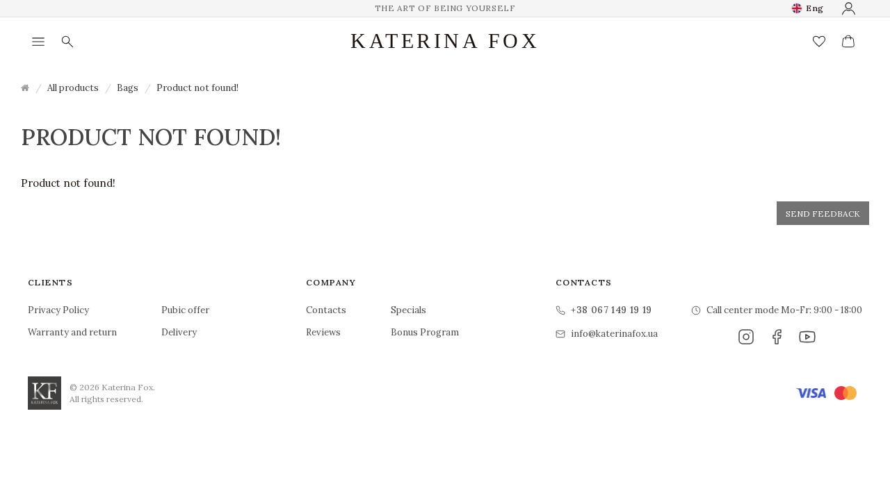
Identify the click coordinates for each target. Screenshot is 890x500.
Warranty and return (72, 332)
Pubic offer (185, 310)
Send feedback (823, 213)
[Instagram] (746, 337)
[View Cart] (848, 42)
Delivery (179, 332)
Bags (127, 88)
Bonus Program (425, 332)
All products (73, 88)
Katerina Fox (445, 41)
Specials (408, 310)
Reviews (323, 332)
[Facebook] (777, 337)
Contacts (326, 310)
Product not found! (197, 88)
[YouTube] (807, 337)
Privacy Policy (58, 310)
